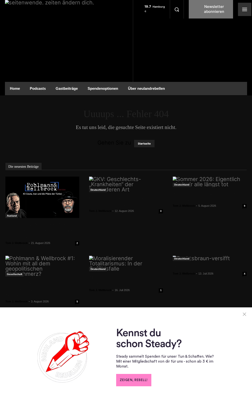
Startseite (144, 143)
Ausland (12, 215)
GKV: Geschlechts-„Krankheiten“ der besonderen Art (124, 201)
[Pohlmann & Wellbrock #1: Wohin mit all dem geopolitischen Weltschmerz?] (42, 266)
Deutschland (98, 189)
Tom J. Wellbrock (16, 242)
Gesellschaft (14, 274)
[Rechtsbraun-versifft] (210, 258)
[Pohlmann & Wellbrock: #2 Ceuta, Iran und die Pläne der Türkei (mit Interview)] (42, 197)
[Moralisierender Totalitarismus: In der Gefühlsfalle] (126, 263)
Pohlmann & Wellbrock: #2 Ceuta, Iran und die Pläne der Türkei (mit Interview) (41, 230)
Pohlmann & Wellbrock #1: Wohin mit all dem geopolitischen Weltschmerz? (41, 289)
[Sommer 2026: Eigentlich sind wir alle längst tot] (210, 182)
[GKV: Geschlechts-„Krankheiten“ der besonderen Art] (126, 184)
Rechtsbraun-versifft (194, 267)
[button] (176, 9)
